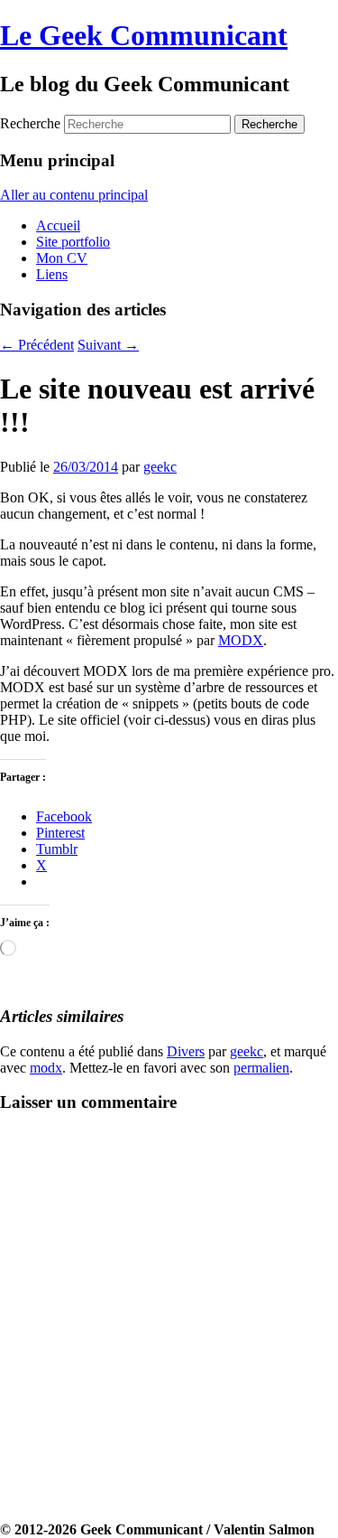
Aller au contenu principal (74, 194)
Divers (186, 1051)
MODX (240, 640)
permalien (261, 1067)
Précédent (37, 344)
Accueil (58, 225)
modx (46, 1067)
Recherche (30, 123)
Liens (52, 274)
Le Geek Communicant (144, 35)
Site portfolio (73, 241)
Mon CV (61, 258)
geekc (160, 466)
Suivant (108, 344)
